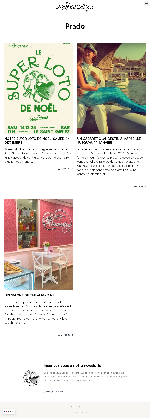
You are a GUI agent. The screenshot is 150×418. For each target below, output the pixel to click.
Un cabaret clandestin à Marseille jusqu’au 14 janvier (109, 140)
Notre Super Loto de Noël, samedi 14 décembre (37, 140)
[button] (146, 3)
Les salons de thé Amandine (29, 295)
